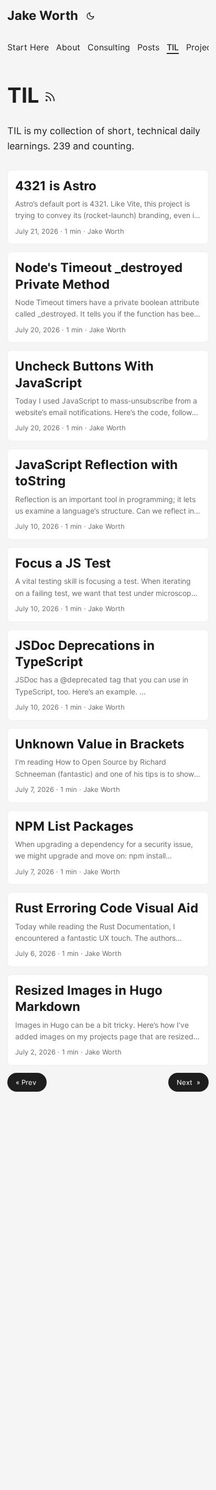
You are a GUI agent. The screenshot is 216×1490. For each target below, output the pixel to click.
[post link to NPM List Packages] (108, 848)
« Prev (27, 1082)
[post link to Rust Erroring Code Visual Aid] (108, 929)
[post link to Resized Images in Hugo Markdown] (108, 1020)
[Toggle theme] (91, 15)
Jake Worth (42, 15)
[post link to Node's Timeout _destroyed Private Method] (108, 297)
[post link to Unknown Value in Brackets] (108, 765)
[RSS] (50, 95)
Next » (188, 1082)
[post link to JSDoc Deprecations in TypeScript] (108, 675)
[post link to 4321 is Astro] (108, 207)
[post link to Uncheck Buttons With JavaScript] (108, 396)
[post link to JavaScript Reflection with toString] (108, 494)
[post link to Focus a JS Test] (108, 585)
